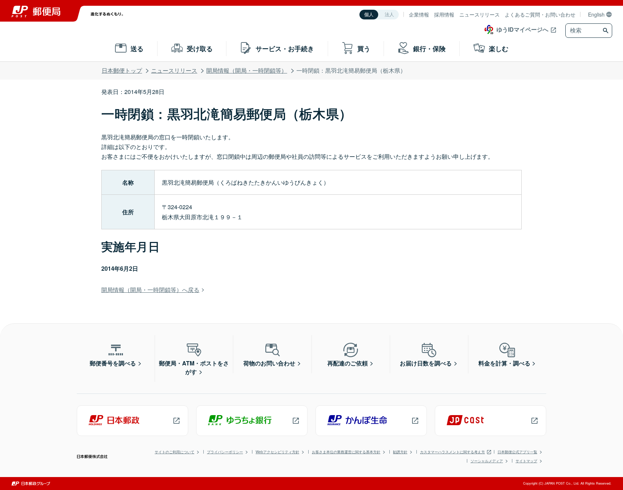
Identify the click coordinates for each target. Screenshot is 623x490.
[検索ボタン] (606, 30)
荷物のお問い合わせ (269, 363)
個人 (369, 14)
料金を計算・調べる (504, 363)
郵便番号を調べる (113, 363)
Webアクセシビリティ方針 (277, 451)
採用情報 (444, 14)
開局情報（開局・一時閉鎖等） (246, 70)
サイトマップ (526, 460)
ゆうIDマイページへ (522, 29)
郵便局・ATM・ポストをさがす (194, 367)
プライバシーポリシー (225, 451)
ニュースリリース (479, 14)
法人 (389, 14)
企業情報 (419, 14)
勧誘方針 (400, 451)
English (596, 14)
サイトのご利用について (174, 451)
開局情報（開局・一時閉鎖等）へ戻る (150, 290)
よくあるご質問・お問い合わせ (540, 14)
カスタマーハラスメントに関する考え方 (452, 451)
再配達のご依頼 (347, 363)
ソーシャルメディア (486, 460)
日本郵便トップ (122, 70)
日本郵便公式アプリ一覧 (517, 451)
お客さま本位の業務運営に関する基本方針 (346, 451)
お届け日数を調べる (426, 363)
